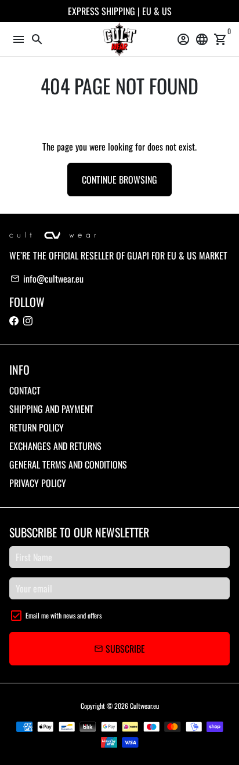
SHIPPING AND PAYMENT (51, 409)
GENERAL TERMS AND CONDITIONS (68, 464)
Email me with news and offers (64, 615)
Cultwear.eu (144, 706)
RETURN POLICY (36, 427)
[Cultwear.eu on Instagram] (27, 320)
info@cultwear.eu (47, 278)
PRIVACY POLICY (37, 483)
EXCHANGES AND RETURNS (55, 446)
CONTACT (25, 390)
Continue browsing (119, 179)
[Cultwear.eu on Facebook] (14, 320)
